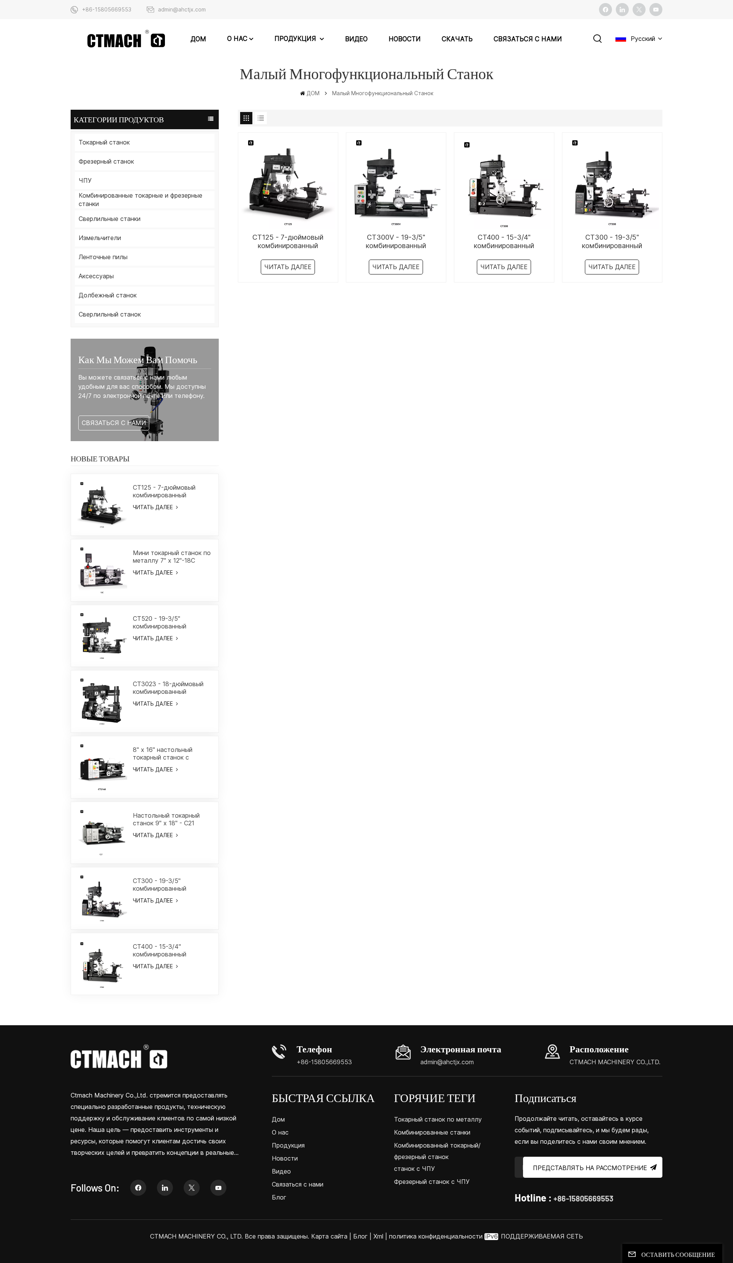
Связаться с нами (528, 39)
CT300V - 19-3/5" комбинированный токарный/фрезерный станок (396, 241)
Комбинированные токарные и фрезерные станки (140, 200)
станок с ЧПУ (414, 1168)
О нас (237, 38)
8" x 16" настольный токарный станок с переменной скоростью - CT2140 (170, 753)
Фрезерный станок (106, 161)
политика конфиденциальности (436, 1236)
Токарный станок (104, 142)
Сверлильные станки (109, 218)
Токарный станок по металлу (438, 1119)
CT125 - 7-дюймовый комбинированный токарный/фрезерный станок (164, 491)
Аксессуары (96, 276)
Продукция (288, 1145)
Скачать (457, 39)
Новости (405, 39)
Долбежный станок (108, 295)
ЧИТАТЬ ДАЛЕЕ (153, 507)
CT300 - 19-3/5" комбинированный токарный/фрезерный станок (164, 884)
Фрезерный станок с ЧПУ (432, 1181)
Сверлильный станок (110, 314)
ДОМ (198, 39)
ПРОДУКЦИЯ (296, 38)
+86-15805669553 (106, 9)
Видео (356, 39)
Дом (278, 1119)
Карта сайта (330, 1236)
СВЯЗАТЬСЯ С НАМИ (114, 423)
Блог (279, 1197)
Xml (378, 1236)
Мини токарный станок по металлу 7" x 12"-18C (172, 556)
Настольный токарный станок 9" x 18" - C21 (166, 819)
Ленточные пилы (103, 257)
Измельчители (100, 238)
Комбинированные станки (432, 1132)
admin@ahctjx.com (182, 9)
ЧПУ (85, 180)
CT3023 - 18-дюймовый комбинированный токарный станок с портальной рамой (168, 687)
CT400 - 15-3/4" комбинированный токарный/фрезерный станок (164, 950)
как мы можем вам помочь (137, 359)
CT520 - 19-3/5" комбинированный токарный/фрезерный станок (164, 622)
